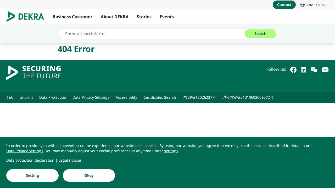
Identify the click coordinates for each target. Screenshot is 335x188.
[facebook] (293, 69)
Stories (144, 17)
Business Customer (72, 17)
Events (167, 17)
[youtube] (325, 69)
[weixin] (313, 69)
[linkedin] (303, 69)
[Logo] (27, 16)
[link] (313, 5)
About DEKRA (115, 17)
